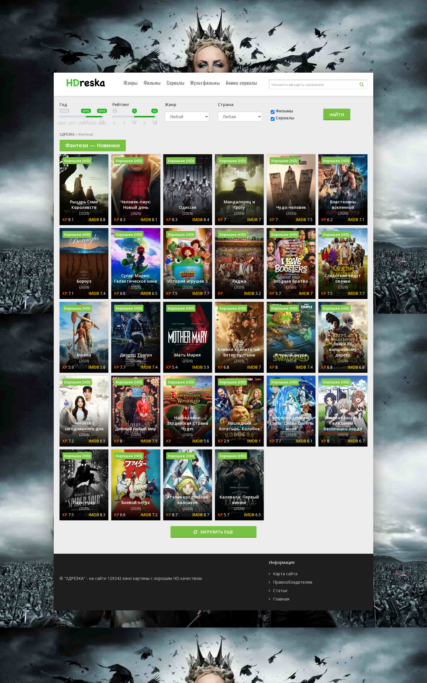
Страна (226, 104)
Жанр (170, 104)
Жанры (130, 82)
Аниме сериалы (241, 82)
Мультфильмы (205, 82)
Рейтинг (120, 104)
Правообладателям (292, 582)
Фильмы (152, 82)
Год (63, 104)
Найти (336, 114)
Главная (281, 599)
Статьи (280, 590)
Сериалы (175, 82)
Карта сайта (285, 573)
